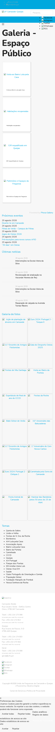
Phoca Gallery (47, 212)
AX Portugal (11, 560)
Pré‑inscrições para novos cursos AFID (19, 239)
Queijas (9, 558)
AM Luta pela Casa (14, 541)
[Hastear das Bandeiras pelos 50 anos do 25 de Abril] (40, 508)
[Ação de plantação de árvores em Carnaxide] (14, 330)
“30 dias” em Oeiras (11, 245)
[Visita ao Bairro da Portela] (40, 381)
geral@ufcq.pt (13, 4)
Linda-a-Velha (12, 533)
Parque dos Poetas (14, 563)
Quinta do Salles (13, 530)
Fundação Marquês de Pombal (19, 579)
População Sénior (13, 577)
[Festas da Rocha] (40, 406)
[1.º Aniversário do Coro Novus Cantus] (40, 457)
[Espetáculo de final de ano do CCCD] (14, 406)
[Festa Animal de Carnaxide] (14, 508)
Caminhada (11, 552)
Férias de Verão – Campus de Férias (18, 228)
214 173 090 (13, 2)
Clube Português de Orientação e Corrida (24, 574)
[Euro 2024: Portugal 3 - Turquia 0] (40, 330)
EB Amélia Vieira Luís (15, 566)
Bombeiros (11, 538)
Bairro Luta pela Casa (15, 547)
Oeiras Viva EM (13, 569)
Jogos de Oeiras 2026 (12, 234)
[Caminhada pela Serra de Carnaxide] (40, 482)
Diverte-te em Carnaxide (13, 223)
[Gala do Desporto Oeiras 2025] (40, 355)
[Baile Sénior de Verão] (14, 432)
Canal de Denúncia (17, 691)
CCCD (8, 555)
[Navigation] (3, 24)
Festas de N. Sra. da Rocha (18, 536)
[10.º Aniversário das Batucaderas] (40, 432)
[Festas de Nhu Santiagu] (14, 381)
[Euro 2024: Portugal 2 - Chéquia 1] (14, 482)
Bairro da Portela (13, 549)
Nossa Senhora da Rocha (17, 582)
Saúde (9, 571)
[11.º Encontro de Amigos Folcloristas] (14, 355)
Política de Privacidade (36, 691)
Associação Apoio (14, 544)
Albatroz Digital (33, 686)
